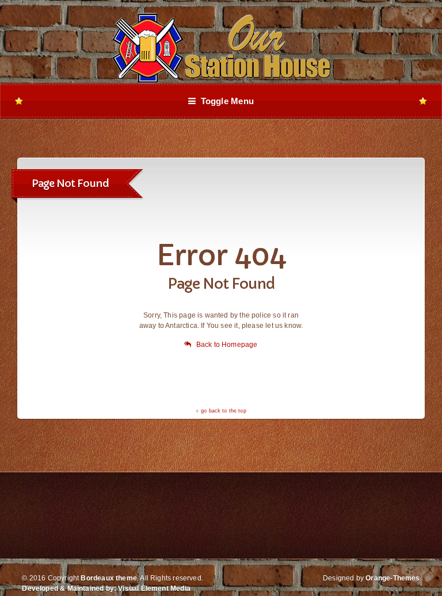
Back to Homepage (226, 345)
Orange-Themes (392, 578)
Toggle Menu (225, 101)
